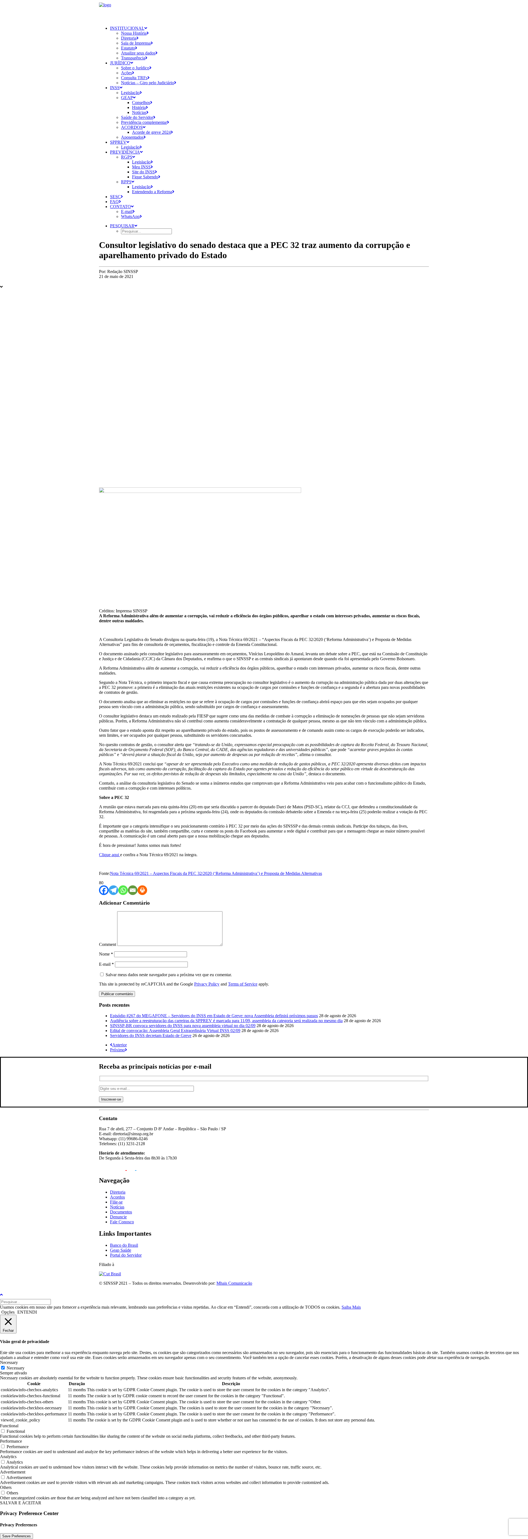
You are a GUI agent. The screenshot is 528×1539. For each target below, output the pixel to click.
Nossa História (134, 33)
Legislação (130, 92)
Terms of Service (242, 984)
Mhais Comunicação (234, 1283)
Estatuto (128, 48)
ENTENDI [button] (27, 1312)
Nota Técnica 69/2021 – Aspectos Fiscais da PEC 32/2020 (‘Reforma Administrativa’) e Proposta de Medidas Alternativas (216, 873)
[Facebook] (104, 890)
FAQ (114, 201)
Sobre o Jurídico (135, 68)
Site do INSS (143, 172)
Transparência (133, 58)
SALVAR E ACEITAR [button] (20, 1502)
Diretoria (128, 38)
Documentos (121, 1212)
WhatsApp (130, 216)
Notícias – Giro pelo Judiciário (147, 82)
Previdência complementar (144, 122)
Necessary (15, 1368)
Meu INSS (141, 167)
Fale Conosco (122, 1221)
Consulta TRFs (134, 77)
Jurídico (120, 63)
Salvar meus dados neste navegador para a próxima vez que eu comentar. (169, 974)
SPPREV (118, 142)
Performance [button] (11, 1441)
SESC (115, 196)
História (139, 107)
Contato (120, 206)
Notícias (139, 112)
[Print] (142, 890)
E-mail (127, 211)
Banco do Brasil (124, 1245)
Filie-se (116, 1202)
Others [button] (6, 1487)
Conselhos (141, 102)
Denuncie (118, 1217)
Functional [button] (9, 1425)
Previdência (125, 152)
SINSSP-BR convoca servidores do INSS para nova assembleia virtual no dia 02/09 (182, 1025)
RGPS (126, 157)
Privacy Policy (206, 984)
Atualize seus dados (138, 53)
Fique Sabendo (145, 176)
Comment (107, 944)
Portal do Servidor (126, 1255)
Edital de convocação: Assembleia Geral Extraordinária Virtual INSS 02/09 (175, 1030)
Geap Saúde (120, 1250)
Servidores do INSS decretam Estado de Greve (150, 1035)
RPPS (126, 181)
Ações (126, 72)
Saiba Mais (351, 1307)
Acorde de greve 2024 (151, 132)
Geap (127, 97)
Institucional (127, 28)
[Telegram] (113, 890)
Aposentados (132, 137)
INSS (115, 87)
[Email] (133, 890)
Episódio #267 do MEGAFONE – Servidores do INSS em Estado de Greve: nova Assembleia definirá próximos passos (214, 1015)
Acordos (132, 127)
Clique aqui (109, 854)
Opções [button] (8, 1312)
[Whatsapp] (123, 890)
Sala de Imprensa (136, 43)
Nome (106, 954)
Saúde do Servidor (137, 117)
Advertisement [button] (12, 1472)
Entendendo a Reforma (152, 191)
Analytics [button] (8, 1456)
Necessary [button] (9, 1362)
